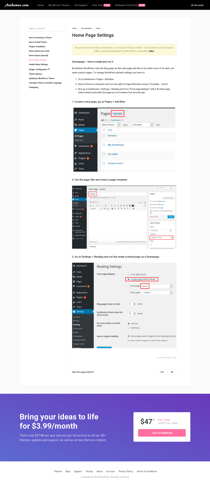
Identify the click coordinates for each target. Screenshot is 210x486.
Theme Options (35, 74)
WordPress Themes (59, 5)
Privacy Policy (125, 471)
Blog (67, 471)
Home (40, 5)
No (172, 372)
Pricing (89, 471)
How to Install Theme (38, 42)
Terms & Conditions (146, 471)
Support (78, 471)
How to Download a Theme (40, 38)
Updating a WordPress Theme (41, 78)
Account (198, 5)
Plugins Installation (37, 47)
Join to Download (162, 432)
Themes (57, 471)
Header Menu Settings (38, 64)
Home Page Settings (38, 60)
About (99, 471)
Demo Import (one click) (39, 51)
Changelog (33, 87)
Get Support (80, 5)
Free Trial (101, 5)
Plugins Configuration (39, 69)
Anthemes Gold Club (129, 5)
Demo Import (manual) (38, 55)
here (151, 51)
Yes (162, 372)
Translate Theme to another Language (45, 83)
